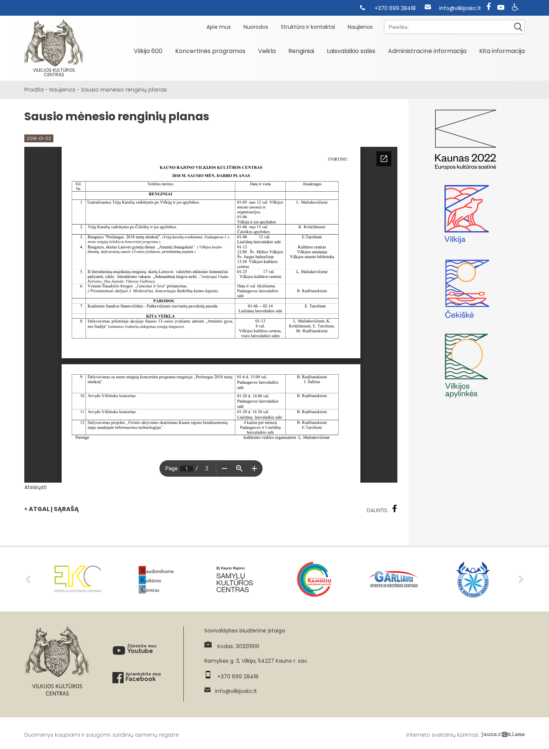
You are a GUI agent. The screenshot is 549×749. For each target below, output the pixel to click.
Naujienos (360, 27)
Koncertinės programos (210, 51)
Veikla (267, 51)
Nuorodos (256, 27)
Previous (28, 579)
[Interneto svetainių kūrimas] (503, 735)
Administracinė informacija (427, 51)
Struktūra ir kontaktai (308, 27)
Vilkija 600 (148, 51)
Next (521, 579)
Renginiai (301, 51)
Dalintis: (377, 510)
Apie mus (219, 27)
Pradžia (34, 89)
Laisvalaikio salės (351, 51)
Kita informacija (502, 51)
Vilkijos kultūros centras (54, 72)
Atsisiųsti (35, 487)
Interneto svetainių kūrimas (442, 735)
